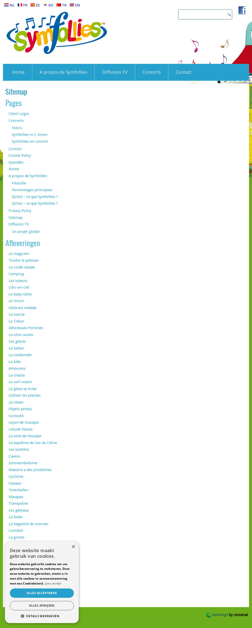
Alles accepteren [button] (42, 593)
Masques (16, 497)
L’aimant (16, 530)
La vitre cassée (21, 335)
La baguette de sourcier (28, 524)
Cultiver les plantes (25, 395)
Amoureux (17, 368)
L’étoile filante (20, 429)
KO (50, 5)
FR (25, 5)
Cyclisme (16, 476)
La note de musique (25, 436)
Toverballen (18, 490)
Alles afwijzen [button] (42, 605)
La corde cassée (22, 267)
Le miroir (16, 301)
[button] (42, 616)
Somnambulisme (23, 463)
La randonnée (20, 355)
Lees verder (53, 583)
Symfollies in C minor (30, 134)
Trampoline (18, 503)
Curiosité (16, 416)
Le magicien (19, 253)
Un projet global (25, 231)
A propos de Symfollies (63, 72)
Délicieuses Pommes (26, 328)
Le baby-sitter (20, 294)
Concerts (151, 72)
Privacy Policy (20, 211)
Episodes (16, 162)
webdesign (230, 615)
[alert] (42, 582)
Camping (16, 274)
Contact (183, 72)
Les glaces (17, 341)
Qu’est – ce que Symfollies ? (35, 197)
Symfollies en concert (30, 141)
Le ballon (16, 348)
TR (64, 5)
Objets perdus (20, 409)
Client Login (19, 114)
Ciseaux (15, 483)
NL (12, 5)
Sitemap (16, 217)
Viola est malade (22, 308)
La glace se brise (22, 389)
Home (18, 72)
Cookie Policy (20, 155)
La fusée (15, 517)
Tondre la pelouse (23, 260)
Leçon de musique (24, 422)
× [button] (73, 547)
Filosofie (19, 183)
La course (17, 314)
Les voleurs (18, 281)
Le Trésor (16, 321)
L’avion (14, 456)
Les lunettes (19, 449)
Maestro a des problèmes (30, 470)
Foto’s (17, 128)
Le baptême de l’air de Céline (33, 443)
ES (38, 5)
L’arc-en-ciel (19, 287)
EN (77, 5)
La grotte (16, 537)
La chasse (17, 375)
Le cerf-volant (20, 382)
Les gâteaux (19, 510)
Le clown (16, 402)
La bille (15, 362)
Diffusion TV (114, 72)
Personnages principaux (32, 190)
